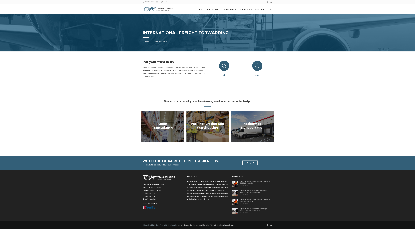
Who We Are (212, 9)
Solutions (229, 9)
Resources (245, 9)
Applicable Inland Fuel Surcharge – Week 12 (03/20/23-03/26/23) (254, 182)
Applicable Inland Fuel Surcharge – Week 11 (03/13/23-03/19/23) (254, 200)
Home (201, 9)
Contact (259, 9)
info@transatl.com (164, 2)
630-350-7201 (149, 2)
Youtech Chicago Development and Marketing (193, 225)
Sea (257, 75)
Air (224, 75)
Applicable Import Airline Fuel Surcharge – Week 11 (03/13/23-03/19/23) (253, 209)
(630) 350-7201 (149, 193)
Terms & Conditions (217, 225)
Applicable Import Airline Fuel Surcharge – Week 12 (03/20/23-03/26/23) (253, 191)
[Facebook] (267, 2)
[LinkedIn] (270, 2)
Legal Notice (229, 225)
